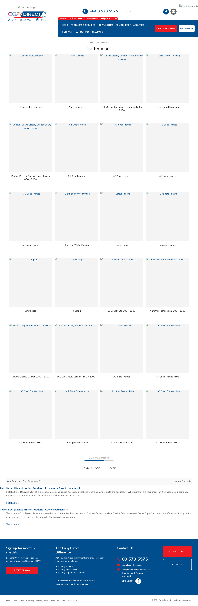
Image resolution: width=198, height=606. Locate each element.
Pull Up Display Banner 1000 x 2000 (30, 376)
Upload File (186, 28)
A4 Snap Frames (76, 176)
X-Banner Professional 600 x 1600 (167, 310)
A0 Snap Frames (30, 245)
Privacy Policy (42, 600)
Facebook (166, 12)
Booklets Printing (167, 245)
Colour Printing (122, 245)
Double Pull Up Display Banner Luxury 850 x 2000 (30, 178)
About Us (138, 25)
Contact (67, 32)
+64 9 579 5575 (104, 11)
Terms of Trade (58, 600)
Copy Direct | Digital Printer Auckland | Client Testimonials (34, 509)
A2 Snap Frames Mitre (76, 442)
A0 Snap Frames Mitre (167, 442)
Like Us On (127, 581)
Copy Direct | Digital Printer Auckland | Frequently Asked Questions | (40, 488)
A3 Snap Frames (121, 176)
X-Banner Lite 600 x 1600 (121, 310)
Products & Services (83, 25)
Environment (123, 25)
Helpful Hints (105, 25)
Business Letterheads (30, 107)
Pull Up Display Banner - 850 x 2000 (76, 376)
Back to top (19, 600)
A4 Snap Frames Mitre (167, 376)
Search (153, 11)
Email (173, 12)
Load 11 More (91, 468)
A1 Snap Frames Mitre (121, 442)
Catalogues (30, 310)
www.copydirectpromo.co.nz (102, 18)
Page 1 (113, 468)
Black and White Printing (76, 245)
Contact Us (72, 600)
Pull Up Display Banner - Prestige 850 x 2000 (121, 109)
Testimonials (82, 32)
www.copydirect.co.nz (72, 18)
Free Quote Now (165, 28)
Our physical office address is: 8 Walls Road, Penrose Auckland (136, 573)
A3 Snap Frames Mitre (30, 442)
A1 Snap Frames (121, 376)
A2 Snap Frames (167, 176)
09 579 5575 (135, 559)
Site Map (30, 600)
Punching (76, 310)
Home (65, 25)
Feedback (97, 32)
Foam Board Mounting (167, 107)
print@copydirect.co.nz (132, 565)
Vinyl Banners (76, 107)
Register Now (22, 570)
